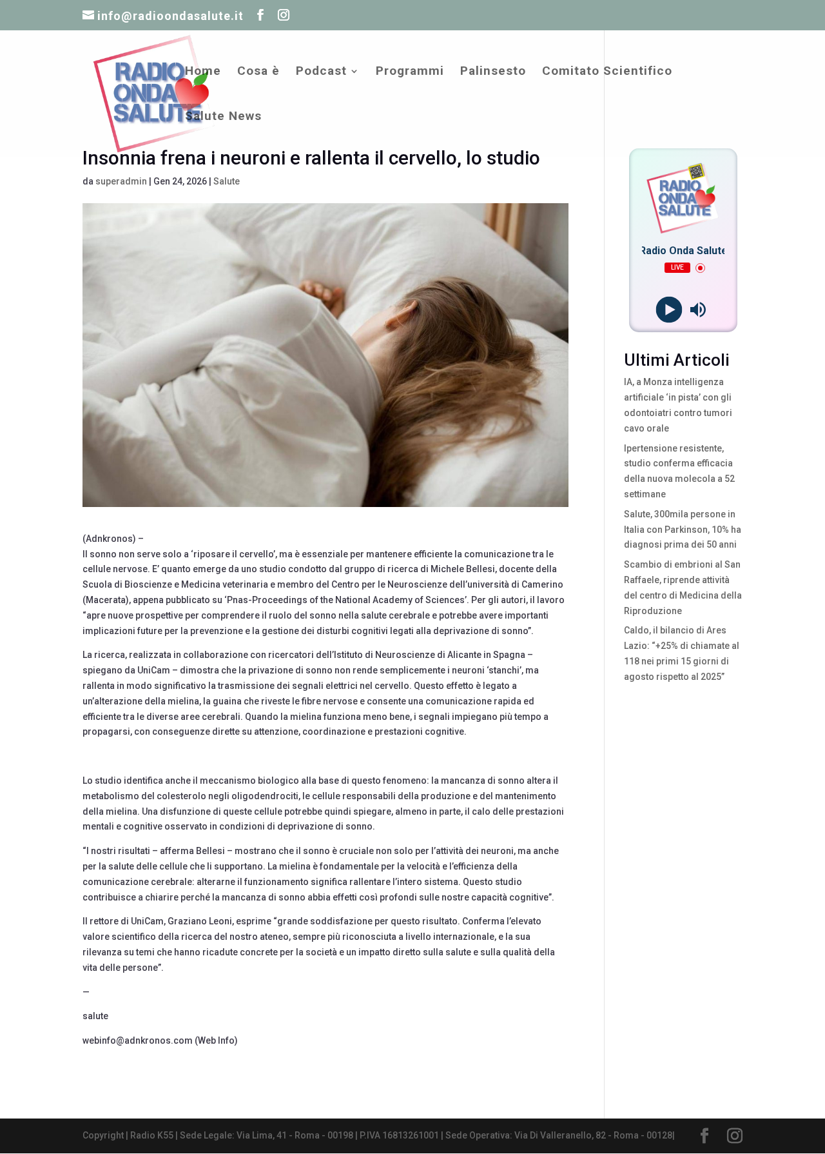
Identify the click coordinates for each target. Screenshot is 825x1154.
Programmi (410, 72)
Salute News (223, 117)
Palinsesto (493, 72)
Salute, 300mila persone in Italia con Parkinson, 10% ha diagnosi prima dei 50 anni (682, 529)
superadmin (121, 181)
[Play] (668, 309)
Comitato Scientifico (607, 72)
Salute (226, 181)
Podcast (321, 72)
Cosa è (258, 72)
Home (203, 72)
